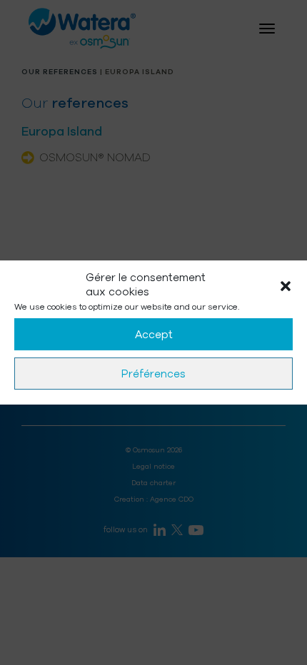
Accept (154, 335)
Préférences (153, 374)
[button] (285, 285)
